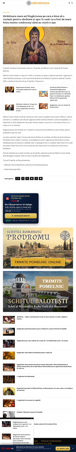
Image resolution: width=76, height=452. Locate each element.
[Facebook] (69, 3)
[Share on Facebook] (23, 178)
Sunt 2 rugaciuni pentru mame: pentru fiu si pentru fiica (37, 424)
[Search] (72, 3)
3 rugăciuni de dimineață (25, 376)
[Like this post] (18, 178)
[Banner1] (38, 248)
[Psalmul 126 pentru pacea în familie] (9, 415)
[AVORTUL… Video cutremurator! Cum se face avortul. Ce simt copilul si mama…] (9, 320)
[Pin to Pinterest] (32, 178)
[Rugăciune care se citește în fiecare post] (43, 106)
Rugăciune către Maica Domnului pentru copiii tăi (34, 352)
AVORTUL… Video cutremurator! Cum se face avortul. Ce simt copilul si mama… (42, 318)
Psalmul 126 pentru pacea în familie (29, 412)
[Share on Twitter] (27, 178)
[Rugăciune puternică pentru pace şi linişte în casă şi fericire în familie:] (9, 332)
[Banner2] (38, 291)
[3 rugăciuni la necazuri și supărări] (9, 403)
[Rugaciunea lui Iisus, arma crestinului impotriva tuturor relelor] (9, 90)
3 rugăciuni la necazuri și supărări (28, 400)
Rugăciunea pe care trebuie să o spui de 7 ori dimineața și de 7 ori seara (42, 341)
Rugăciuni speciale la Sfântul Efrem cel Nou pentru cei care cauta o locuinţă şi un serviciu (45, 389)
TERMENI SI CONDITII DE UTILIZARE (38, 444)
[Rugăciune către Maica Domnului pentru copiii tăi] (9, 355)
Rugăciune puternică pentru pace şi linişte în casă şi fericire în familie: (42, 329)
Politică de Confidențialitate (51, 441)
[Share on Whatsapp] (36, 178)
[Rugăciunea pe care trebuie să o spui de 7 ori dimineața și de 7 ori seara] (9, 344)
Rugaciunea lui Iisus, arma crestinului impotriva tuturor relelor (26, 89)
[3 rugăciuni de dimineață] (9, 379)
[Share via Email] (41, 178)
